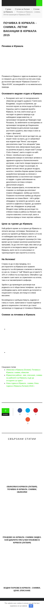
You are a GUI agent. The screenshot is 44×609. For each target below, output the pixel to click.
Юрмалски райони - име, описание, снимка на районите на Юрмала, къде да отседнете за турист (24, 378)
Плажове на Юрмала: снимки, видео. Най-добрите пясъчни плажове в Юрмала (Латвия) (22, 540)
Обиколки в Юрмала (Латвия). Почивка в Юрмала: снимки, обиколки (22, 489)
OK (31, 606)
